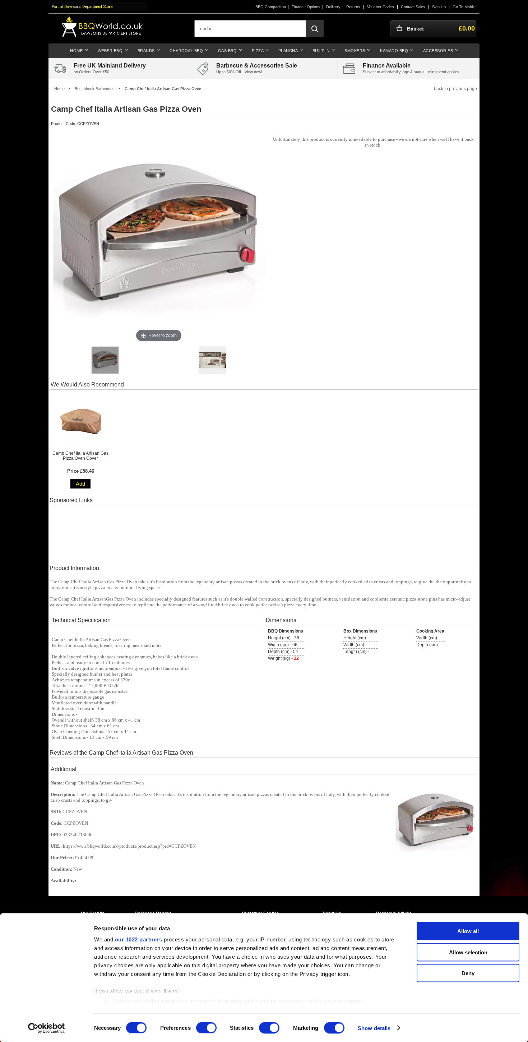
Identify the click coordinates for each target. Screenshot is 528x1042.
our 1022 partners (138, 939)
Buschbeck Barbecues (95, 89)
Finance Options (306, 7)
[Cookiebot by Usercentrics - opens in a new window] (46, 1028)
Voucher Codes (380, 7)
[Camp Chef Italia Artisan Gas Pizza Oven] (105, 360)
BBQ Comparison (270, 7)
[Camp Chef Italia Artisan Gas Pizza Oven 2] (212, 360)
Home (59, 89)
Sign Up (439, 7)
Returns (353, 7)
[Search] (315, 28)
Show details (374, 1028)
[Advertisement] (264, 535)
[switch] (206, 1027)
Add (80, 484)
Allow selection (468, 952)
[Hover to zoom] (159, 235)
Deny (468, 973)
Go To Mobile (464, 7)
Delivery (333, 7)
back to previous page (455, 88)
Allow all (468, 931)
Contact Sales (413, 7)
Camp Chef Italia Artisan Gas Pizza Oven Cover (80, 456)
